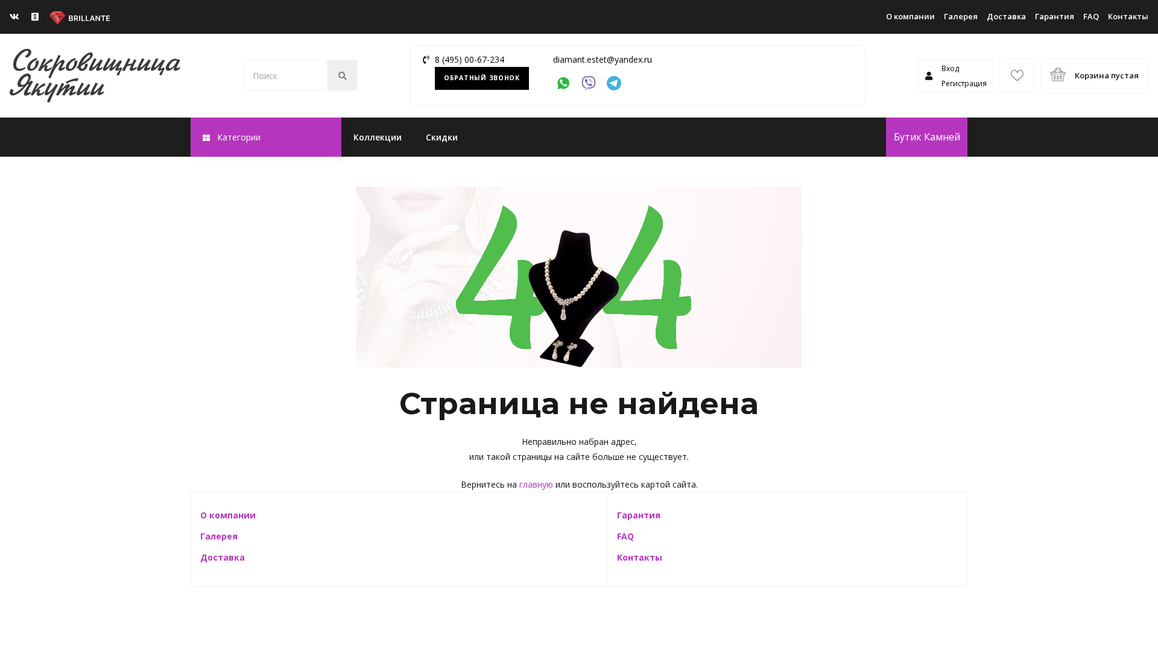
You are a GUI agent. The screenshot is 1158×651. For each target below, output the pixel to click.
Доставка (1006, 16)
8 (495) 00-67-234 (469, 59)
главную (536, 484)
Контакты (1128, 16)
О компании (910, 16)
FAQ (1091, 16)
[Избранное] (1016, 75)
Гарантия (1054, 16)
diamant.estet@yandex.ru (602, 59)
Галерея (961, 16)
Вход (950, 68)
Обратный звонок (482, 78)
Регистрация (964, 83)
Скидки (442, 137)
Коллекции (377, 137)
